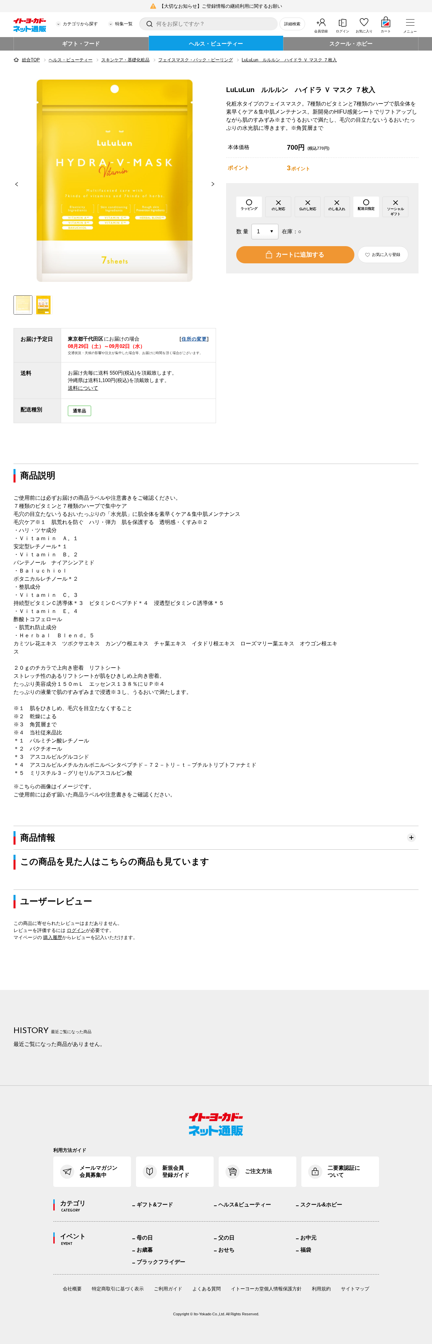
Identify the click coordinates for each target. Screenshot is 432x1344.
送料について (83, 388)
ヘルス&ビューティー (244, 1204)
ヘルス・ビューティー (216, 44)
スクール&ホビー (321, 1204)
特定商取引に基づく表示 (118, 1288)
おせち (226, 1250)
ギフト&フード (155, 1204)
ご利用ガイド (168, 1288)
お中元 (308, 1237)
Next (216, 184)
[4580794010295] (43, 305)
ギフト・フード (81, 44)
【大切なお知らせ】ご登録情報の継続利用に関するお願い (220, 6)
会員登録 (321, 31)
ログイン (342, 31)
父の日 (226, 1237)
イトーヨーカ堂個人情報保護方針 (266, 1288)
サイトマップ (355, 1288)
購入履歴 (52, 937)
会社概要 (72, 1288)
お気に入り (364, 31)
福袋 (305, 1250)
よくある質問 (206, 1288)
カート (386, 31)
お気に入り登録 (386, 254)
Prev (13, 184)
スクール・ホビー (351, 44)
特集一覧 (124, 23)
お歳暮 (145, 1250)
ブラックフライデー (161, 1262)
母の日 (145, 1237)
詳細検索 (292, 24)
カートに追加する (300, 254)
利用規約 (321, 1288)
